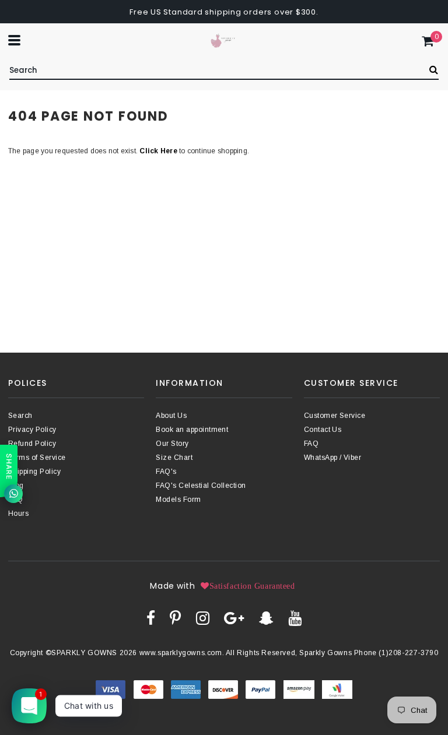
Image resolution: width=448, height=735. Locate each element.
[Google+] (234, 617)
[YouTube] (295, 617)
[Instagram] (203, 617)
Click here (159, 151)
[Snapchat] (266, 617)
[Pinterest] (175, 617)
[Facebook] (151, 617)
